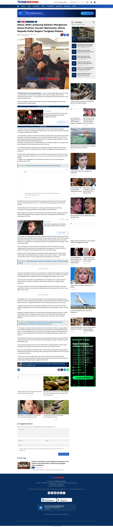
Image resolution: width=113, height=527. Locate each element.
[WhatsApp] (67, 369)
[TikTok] (61, 494)
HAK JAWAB (59, 489)
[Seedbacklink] (64, 493)
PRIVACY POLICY (67, 489)
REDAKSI (30, 489)
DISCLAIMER (52, 489)
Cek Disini (47, 509)
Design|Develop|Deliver (83, 377)
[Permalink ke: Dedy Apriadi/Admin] (19, 35)
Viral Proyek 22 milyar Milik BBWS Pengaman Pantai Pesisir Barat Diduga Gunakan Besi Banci (84, 45)
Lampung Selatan (30, 21)
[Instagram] (55, 494)
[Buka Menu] (95, 2)
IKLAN (83, 489)
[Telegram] (64, 369)
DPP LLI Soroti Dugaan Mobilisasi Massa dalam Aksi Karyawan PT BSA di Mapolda (85, 51)
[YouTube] (58, 494)
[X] (52, 494)
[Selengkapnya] (93, 22)
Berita (19, 21)
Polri (36, 21)
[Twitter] (61, 369)
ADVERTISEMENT (77, 489)
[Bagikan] (67, 35)
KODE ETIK (36, 489)
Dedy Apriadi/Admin (25, 34)
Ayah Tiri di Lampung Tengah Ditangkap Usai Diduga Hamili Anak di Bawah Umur (85, 68)
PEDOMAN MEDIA (44, 489)
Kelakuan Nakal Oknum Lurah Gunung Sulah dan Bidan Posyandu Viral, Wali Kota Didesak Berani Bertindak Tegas (85, 62)
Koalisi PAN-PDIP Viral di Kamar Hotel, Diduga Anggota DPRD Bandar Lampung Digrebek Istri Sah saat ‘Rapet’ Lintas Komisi (85, 74)
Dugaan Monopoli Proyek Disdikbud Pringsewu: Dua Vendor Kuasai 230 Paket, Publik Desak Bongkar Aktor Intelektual (50, 463)
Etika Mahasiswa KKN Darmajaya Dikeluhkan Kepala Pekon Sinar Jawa (84, 56)
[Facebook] (58, 369)
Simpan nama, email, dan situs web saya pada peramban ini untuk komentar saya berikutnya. (41, 449)
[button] (87, 2)
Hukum (23, 21)
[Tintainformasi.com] (28, 2)
